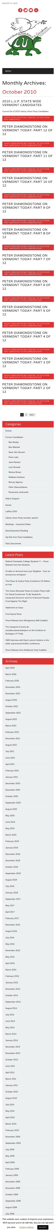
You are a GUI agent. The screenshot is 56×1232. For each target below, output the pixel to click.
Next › (32, 415)
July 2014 (9, 1014)
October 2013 (11, 1059)
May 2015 (10, 957)
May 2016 (10, 944)
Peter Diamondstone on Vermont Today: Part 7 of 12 (26, 259)
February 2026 (12, 681)
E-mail (31, 10)
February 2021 (12, 770)
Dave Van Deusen (17, 452)
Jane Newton (15, 462)
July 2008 (9, 1214)
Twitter (25, 10)
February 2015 (12, 976)
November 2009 (12, 1137)
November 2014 (12, 989)
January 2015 (11, 982)
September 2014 (13, 1002)
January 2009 (11, 1175)
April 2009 (10, 1162)
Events (8, 431)
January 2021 (11, 777)
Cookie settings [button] (26, 1227)
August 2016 (11, 931)
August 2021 (11, 745)
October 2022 (11, 706)
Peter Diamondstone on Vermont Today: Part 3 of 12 (26, 362)
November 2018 (12, 860)
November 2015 (12, 950)
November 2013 (12, 1053)
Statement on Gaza (14, 607)
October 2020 (11, 796)
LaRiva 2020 (11, 511)
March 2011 (10, 1079)
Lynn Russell (14, 467)
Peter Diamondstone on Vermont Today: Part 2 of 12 (26, 388)
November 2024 (12, 687)
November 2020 (12, 790)
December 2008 (12, 1181)
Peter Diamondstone (31, 145)
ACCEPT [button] (43, 1227)
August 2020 (11, 809)
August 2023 (11, 700)
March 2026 (10, 674)
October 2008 (11, 1194)
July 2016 (9, 937)
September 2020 (13, 803)
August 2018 (11, 880)
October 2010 (11, 1092)
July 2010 (9, 1104)
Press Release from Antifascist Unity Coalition (26, 650)
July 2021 (9, 751)
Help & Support (12, 498)
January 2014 (11, 1040)
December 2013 (12, 1047)
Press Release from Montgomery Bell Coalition (26, 620)
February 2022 (12, 732)
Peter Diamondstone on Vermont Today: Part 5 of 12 (26, 310)
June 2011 (10, 1066)
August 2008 (11, 1207)
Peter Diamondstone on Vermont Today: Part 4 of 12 (26, 336)
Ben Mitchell (14, 447)
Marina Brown (15, 472)
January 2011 (11, 1085)
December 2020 (12, 783)
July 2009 (9, 1149)
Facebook (20, 10)
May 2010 (10, 1111)
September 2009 (13, 1143)
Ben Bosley (14, 442)
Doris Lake (13, 457)
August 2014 (11, 1008)
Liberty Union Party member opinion (21, 518)
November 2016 (12, 925)
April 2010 (10, 1117)
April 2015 (10, 963)
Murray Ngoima (16, 482)
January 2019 (11, 848)
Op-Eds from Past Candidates (19, 537)
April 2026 (10, 668)
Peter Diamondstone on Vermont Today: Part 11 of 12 (27, 156)
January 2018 (11, 892)
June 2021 (10, 758)
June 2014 (10, 1021)
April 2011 (10, 1072)
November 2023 (12, 693)
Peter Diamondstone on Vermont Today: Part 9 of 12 (26, 207)
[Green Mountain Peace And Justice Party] (28, 61)
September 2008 (13, 1201)
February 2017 (12, 918)
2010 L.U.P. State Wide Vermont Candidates (22, 103)
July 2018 (9, 886)
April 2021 (10, 764)
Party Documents (13, 543)
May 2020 (10, 815)
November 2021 (12, 738)
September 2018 (13, 873)
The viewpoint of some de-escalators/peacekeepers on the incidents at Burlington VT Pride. (25, 630)
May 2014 (10, 1027)
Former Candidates (14, 437)
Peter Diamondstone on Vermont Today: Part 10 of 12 (27, 181)
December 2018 (12, 854)
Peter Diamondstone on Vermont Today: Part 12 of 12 (27, 130)
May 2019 (10, 828)
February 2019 (12, 841)
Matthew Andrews (17, 477)
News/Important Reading (23, 117)
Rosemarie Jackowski (18, 492)
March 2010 (10, 1124)
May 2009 (10, 1156)
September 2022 (13, 713)
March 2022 (10, 725)
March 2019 (10, 835)
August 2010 (11, 1098)
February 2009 (12, 1169)
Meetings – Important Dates (18, 524)
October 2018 (11, 867)
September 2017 (13, 899)
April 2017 (10, 912)
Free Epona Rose (13, 614)
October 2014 (11, 995)
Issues (7, 117)
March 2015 (10, 970)
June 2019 (10, 822)
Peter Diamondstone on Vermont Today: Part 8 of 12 (26, 233)
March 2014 (10, 1034)
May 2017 (10, 905)
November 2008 (12, 1188)
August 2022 (11, 719)
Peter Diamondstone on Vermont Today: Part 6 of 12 (26, 285)
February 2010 (12, 1130)
